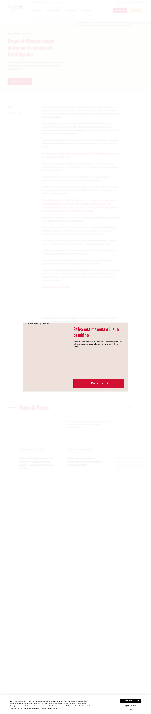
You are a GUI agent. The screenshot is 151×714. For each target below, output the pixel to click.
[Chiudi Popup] (125, 326)
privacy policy (52, 708)
